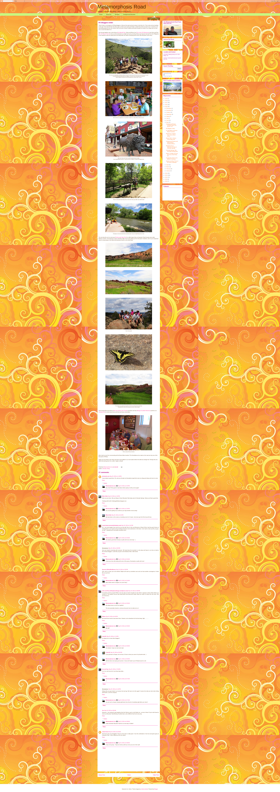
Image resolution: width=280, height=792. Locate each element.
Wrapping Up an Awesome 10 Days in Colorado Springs (171, 147)
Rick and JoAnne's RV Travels (120, 410)
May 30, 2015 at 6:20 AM (115, 731)
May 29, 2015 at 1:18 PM (115, 476)
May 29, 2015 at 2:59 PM (122, 569)
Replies (105, 483)
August (168, 116)
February (168, 168)
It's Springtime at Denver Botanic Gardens (171, 131)
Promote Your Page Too (167, 76)
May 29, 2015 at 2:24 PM (124, 485)
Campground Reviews (129, 14)
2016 (166, 104)
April (167, 164)
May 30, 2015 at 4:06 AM (110, 710)
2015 (166, 106)
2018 (166, 100)
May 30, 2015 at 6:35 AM (124, 603)
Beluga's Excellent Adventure (143, 410)
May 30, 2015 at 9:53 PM (116, 652)
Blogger (156, 789)
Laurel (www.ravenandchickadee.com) (111, 525)
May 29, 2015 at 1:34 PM (114, 496)
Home (101, 14)
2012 (166, 177)
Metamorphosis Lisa (111, 485)
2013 (166, 175)
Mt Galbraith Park (121, 32)
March (168, 166)
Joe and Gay (105, 669)
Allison (104, 616)
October (168, 112)
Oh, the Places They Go (104, 33)
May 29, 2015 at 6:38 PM (134, 590)
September (169, 114)
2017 (166, 102)
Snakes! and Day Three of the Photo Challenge (172, 161)
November (168, 110)
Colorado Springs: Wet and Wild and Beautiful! (172, 151)
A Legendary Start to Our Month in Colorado (172, 158)
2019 (166, 98)
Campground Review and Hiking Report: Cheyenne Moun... (172, 142)
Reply (103, 480)
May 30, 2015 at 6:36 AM (124, 626)
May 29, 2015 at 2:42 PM (127, 525)
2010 (166, 181)
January (168, 170)
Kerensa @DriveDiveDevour (109, 569)
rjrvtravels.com (105, 476)
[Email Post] (121, 467)
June (167, 120)
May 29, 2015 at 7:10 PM (112, 636)
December (168, 108)
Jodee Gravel (105, 731)
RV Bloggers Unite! (170, 128)
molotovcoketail (144, 789)
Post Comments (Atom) (132, 780)
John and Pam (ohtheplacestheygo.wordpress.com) (115, 590)
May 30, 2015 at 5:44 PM (117, 515)
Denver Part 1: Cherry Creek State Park (171, 139)
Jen (103, 710)
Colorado (104, 468)
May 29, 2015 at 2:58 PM (114, 548)
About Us (108, 14)
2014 (166, 173)
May (167, 122)
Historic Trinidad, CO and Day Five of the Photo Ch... (172, 154)
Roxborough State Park (120, 237)
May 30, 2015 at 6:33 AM (124, 537)
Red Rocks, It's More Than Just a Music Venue (171, 135)
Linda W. (104, 636)
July (167, 118)
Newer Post (102, 775)
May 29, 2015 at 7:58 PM (114, 669)
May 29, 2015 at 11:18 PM (115, 689)
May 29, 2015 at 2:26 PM (124, 508)
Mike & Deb (105, 496)
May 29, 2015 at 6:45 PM (112, 616)
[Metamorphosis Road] (164, 74)
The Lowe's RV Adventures (143, 32)
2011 (166, 179)
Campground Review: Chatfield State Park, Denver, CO (171, 125)
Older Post (156, 775)
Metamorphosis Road (121, 7)
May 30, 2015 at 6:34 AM (124, 559)
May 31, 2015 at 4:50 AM (124, 658)
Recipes (117, 14)
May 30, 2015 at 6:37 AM (124, 678)
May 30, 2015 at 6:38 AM (124, 721)
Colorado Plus (102, 412)
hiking (108, 468)
